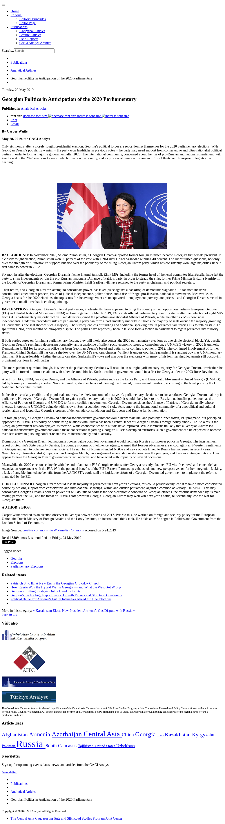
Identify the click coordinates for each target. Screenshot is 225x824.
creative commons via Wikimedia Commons (53, 530)
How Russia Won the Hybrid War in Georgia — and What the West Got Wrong (66, 587)
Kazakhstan (178, 734)
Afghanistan (15, 734)
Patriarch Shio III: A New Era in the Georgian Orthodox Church (55, 583)
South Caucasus (61, 745)
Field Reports (28, 39)
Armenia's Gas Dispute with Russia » (109, 610)
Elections (17, 562)
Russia (30, 743)
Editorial (16, 15)
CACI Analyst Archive (35, 43)
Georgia (16, 558)
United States (105, 746)
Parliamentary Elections (27, 566)
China (128, 734)
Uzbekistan (125, 745)
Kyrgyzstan (204, 734)
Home (15, 11)
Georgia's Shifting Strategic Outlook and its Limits (45, 591)
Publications (19, 27)
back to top (9, 614)
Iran (161, 735)
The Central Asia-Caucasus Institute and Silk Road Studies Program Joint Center (66, 818)
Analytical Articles (32, 31)
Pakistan (9, 746)
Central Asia (103, 734)
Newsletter (9, 772)
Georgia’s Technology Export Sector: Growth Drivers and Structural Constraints (66, 595)
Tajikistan (86, 746)
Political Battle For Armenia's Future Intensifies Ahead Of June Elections (61, 599)
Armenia (40, 734)
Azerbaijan (68, 734)
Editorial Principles (32, 19)
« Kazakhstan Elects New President (58, 610)
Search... (8, 50)
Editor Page (27, 23)
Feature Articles (30, 35)
